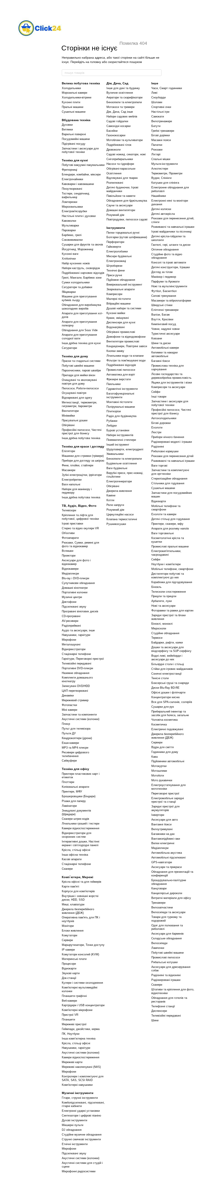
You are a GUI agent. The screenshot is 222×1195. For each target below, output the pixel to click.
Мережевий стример (75, 700)
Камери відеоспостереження (80, 828)
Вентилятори (70, 410)
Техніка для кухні (75, 160)
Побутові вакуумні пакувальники (83, 165)
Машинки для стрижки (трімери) (83, 455)
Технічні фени (115, 270)
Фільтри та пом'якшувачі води (125, 360)
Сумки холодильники (76, 282)
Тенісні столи (160, 678)
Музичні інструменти (77, 1093)
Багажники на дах (163, 834)
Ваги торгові (159, 465)
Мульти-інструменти (164, 163)
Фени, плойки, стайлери (77, 465)
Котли (110, 500)
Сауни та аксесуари (119, 205)
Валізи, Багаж (160, 314)
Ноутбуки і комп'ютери (166, 564)
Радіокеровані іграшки (165, 980)
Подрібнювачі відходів (121, 365)
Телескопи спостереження (168, 591)
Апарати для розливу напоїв (170, 528)
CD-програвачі (71, 616)
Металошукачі (71, 644)
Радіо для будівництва (121, 416)
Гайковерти (113, 246)
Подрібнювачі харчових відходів (83, 272)
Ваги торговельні (162, 533)
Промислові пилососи (120, 369)
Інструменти (115, 227)
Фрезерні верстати (118, 379)
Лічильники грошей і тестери (80, 823)
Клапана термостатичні (121, 519)
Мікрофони (69, 639)
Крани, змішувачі (117, 317)
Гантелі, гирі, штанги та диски (170, 244)
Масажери (68, 470)
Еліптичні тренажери (164, 309)
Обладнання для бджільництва (126, 200)
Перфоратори (115, 242)
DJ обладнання (72, 1129)
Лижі (154, 92)
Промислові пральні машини (170, 546)
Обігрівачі (68, 425)
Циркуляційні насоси (120, 514)
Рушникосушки (116, 524)
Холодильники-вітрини (76, 97)
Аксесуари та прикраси (166, 867)
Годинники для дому (164, 752)
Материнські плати (74, 959)
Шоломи (156, 102)
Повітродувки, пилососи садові (126, 219)
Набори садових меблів (121, 116)
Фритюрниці (69, 169)
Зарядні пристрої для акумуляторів (165, 808)
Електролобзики (117, 251)
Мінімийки (68, 415)
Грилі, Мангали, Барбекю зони (81, 277)
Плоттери (68, 782)
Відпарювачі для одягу (77, 397)
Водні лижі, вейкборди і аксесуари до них (166, 657)
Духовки (67, 124)
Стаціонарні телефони (76, 654)
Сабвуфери (69, 760)
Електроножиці (116, 261)
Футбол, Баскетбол (164, 291)
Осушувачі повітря (74, 393)
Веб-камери (69, 1000)
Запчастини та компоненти (79, 714)
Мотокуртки (158, 766)
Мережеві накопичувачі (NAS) (81, 1066)
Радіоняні (157, 446)
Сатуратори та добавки (77, 287)
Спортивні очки (161, 107)
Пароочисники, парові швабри (81, 370)
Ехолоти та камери (163, 514)
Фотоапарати (70, 537)
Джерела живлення (119, 490)
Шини (154, 1020)
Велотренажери (161, 121)
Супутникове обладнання (78, 583)
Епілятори (68, 451)
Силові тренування (163, 295)
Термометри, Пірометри (166, 173)
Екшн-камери (70, 742)
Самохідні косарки (118, 126)
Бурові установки (117, 430)
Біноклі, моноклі (162, 623)
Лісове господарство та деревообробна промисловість (171, 375)
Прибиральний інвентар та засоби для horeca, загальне (170, 713)
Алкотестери (159, 168)
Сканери (67, 868)
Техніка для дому (75, 356)
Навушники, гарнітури (76, 635)
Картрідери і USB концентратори (83, 1005)
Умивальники (115, 454)
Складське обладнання (166, 938)
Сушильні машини (73, 111)
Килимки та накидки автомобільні (164, 354)
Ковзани (156, 338)
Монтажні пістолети (119, 402)
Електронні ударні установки (81, 1110)
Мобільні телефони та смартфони (165, 507)
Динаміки (68, 695)
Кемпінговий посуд (163, 324)
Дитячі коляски (161, 209)
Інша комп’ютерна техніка (78, 1038)
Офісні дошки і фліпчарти (168, 692)
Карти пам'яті (70, 886)
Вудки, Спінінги (161, 178)
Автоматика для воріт (120, 374)
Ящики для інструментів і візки (171, 382)
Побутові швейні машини (78, 365)
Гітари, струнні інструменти (80, 1097)
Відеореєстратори (73, 649)
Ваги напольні (71, 484)
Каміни (110, 495)
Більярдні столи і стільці (167, 664)
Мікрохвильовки (72, 206)
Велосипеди (159, 943)
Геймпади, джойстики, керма (81, 1029)
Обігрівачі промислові (120, 332)
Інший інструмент (117, 444)
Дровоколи (113, 149)
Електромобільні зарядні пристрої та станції (167, 800)
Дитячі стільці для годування (170, 519)
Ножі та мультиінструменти (169, 286)
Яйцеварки (69, 292)
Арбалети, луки (161, 601)
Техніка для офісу (75, 769)
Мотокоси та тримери (120, 107)
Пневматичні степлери (121, 439)
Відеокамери (70, 568)
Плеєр (66, 723)
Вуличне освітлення (119, 92)
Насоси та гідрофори (120, 163)
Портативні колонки (74, 592)
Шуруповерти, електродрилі (124, 449)
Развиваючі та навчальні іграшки (172, 460)
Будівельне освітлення (121, 463)
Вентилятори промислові (122, 341)
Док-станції (69, 978)
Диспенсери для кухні (120, 322)
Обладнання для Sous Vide (80, 330)
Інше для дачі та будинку (123, 88)
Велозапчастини (162, 907)
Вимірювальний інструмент (124, 284)
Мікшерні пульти (72, 1125)
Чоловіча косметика (164, 719)
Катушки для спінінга (165, 182)
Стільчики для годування (167, 483)
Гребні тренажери (162, 130)
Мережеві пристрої (74, 1024)
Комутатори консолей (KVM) (80, 954)
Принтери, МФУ (72, 791)
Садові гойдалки (117, 121)
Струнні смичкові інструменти (81, 1139)
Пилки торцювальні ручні (122, 232)
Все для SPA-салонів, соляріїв (171, 702)
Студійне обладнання (165, 633)
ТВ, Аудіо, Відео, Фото (79, 505)
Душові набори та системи (123, 308)
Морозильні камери (74, 92)
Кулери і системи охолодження (82, 982)
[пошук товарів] (158, 72)
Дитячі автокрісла (163, 213)
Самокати (157, 116)
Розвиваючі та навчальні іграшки (172, 226)
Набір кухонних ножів (76, 263)
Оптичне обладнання (165, 249)
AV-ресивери (70, 620)
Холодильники (71, 88)
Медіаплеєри (70, 573)
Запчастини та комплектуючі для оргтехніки (170, 471)
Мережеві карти (72, 1062)
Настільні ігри (160, 111)
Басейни (112, 130)
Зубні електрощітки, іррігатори (82, 474)
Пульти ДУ (69, 733)
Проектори (68, 555)
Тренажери (158, 902)
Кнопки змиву (115, 351)
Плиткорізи (113, 411)
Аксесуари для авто (164, 819)
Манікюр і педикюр (163, 276)
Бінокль (156, 587)
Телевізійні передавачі (76, 663)
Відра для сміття (162, 747)
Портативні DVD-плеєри (77, 668)
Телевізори (69, 510)
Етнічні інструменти (75, 1144)
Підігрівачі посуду (73, 143)
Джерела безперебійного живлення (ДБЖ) (78, 911)
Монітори (68, 925)
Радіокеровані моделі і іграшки (171, 441)
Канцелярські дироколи (166, 893)
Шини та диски (161, 343)
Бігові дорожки (161, 423)
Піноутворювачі (72, 188)
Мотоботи (157, 775)
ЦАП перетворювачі (75, 690)
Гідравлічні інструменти (122, 388)
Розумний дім (115, 215)
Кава (154, 756)
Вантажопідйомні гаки (165, 838)
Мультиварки (70, 225)
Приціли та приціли (163, 596)
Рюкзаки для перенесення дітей (172, 456)
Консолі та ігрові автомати (168, 262)
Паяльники (113, 384)
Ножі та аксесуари (163, 605)
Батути (155, 126)
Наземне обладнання (75, 673)
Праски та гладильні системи (81, 361)
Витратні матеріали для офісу (171, 898)
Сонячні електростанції (166, 673)
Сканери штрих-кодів (75, 818)
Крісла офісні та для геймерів (81, 881)
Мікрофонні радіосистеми (78, 1171)
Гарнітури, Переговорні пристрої (83, 658)
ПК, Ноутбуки (70, 1033)
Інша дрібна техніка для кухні (81, 343)
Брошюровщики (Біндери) (78, 796)
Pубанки (111, 420)
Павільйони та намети (120, 195)
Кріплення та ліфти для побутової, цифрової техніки (80, 516)
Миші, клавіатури (73, 904)
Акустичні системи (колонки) (80, 719)
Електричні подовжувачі (167, 729)
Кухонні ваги (70, 253)
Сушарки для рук (162, 706)
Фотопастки (69, 705)
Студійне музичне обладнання (81, 1134)
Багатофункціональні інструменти (120, 395)
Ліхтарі (155, 154)
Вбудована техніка (76, 120)
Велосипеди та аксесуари (168, 912)
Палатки (156, 144)
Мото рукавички (161, 780)
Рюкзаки (156, 149)
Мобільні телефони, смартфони (172, 569)
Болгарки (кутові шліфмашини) (126, 237)
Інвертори (157, 814)
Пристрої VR (70, 1014)
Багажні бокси (160, 361)
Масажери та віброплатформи (171, 300)
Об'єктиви (68, 533)
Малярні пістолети (118, 298)
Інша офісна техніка (75, 854)
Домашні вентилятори (120, 210)
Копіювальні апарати (75, 786)
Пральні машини (72, 107)
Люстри (156, 432)
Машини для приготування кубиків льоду (79, 298)
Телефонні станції (163, 1006)
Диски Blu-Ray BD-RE (165, 687)
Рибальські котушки (164, 962)
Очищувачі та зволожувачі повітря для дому (79, 381)
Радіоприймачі (71, 625)
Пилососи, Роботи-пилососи (80, 388)
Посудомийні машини (76, 139)
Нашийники (158, 195)
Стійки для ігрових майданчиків (172, 668)
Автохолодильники (163, 418)
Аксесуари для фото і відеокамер (76, 562)
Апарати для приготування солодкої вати (79, 336)
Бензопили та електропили (124, 102)
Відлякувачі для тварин (122, 178)
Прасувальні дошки (74, 420)
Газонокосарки (115, 135)
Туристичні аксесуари (165, 333)
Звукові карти (71, 973)
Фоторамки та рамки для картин (172, 610)
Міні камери (69, 709)
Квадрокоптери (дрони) (77, 738)
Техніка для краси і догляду (83, 446)
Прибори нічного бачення (167, 437)
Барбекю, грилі (72, 235)
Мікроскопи (158, 628)
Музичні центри (72, 597)
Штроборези (114, 265)
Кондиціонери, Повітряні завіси (126, 346)
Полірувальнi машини (120, 406)
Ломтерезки (69, 202)
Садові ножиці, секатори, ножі (126, 154)
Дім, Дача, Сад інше (119, 111)
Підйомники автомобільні (167, 761)
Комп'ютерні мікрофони (77, 1010)
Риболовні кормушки (164, 451)
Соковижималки (72, 239)
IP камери (68, 949)
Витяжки (67, 129)
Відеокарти (69, 968)
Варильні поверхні (74, 134)
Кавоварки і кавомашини (78, 184)
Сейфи (155, 391)
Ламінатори (69, 805)
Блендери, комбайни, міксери (81, 174)
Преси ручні (114, 275)
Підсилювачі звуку (74, 606)
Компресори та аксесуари (168, 387)
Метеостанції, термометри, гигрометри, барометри (79, 404)
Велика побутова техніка (81, 83)
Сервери (67, 940)
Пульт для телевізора (76, 728)
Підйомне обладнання (120, 279)
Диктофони (69, 601)
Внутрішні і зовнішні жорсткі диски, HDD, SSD (80, 897)
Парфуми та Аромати (165, 281)
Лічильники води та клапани (125, 355)
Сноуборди (158, 97)
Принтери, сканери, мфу (167, 523)
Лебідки (111, 425)
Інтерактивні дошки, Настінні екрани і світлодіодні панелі (80, 843)
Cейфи (155, 559)
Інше (154, 83)
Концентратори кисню (165, 697)
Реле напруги (115, 505)
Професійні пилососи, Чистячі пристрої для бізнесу (81, 431)
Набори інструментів (119, 435)
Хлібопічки (69, 258)
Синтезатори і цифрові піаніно (81, 1115)
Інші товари (158, 396)
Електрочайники (72, 179)
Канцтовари (158, 888)
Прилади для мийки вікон (78, 375)
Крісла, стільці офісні (76, 850)
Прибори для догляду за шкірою (83, 460)
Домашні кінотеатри (75, 587)
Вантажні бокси (161, 824)
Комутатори (69, 935)
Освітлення (113, 173)
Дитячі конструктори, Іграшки (170, 267)
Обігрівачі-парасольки (120, 168)
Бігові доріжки (160, 135)
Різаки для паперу (74, 801)
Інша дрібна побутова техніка (81, 438)
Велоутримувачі (162, 829)
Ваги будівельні (116, 468)
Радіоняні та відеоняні (166, 975)
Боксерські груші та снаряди (170, 683)
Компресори (114, 294)
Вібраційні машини (118, 303)
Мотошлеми (159, 770)
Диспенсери (159, 1010)
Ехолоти (156, 427)
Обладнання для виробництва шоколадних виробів (81, 306)
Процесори (69, 963)
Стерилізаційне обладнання (169, 478)
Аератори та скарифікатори (124, 97)
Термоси (156, 637)
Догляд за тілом (162, 272)
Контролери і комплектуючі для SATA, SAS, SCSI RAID (82, 1078)
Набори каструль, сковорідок (81, 268)
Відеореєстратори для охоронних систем (76, 834)
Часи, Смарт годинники (166, 88)
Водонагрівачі (115, 327)
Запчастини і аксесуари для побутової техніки (80, 150)
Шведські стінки (161, 305)
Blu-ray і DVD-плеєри (75, 578)
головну (95, 62)
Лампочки (157, 948)
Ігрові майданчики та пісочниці (171, 231)
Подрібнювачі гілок (118, 144)
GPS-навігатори (161, 862)
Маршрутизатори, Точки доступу (83, 944)
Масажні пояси (161, 140)
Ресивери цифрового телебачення (75, 754)
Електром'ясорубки (74, 211)
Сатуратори (69, 348)
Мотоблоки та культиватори (124, 140)
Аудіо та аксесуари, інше (78, 630)
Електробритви (72, 479)
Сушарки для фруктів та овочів (82, 244)
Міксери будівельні (119, 256)
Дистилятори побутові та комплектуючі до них (167, 575)
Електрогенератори (119, 481)
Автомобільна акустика (166, 852)
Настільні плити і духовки (79, 216)
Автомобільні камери (165, 347)
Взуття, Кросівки (162, 319)
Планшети (68, 1019)
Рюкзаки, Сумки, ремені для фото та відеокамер (80, 544)
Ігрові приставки (72, 523)
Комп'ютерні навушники (77, 1084)
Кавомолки (69, 220)
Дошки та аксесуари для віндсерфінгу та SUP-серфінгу (171, 649)
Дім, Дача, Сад (117, 83)
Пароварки (69, 230)
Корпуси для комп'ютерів (78, 891)
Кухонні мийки (115, 313)
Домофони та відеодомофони (125, 336)
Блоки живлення (72, 930)
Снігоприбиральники (119, 159)
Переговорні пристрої (165, 793)
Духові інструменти (74, 1120)
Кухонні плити (71, 102)
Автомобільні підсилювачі (168, 857)
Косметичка (159, 724)
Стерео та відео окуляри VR (80, 528)
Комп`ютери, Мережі (77, 877)
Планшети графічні (74, 996)
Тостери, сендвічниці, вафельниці (76, 195)
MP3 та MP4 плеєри (75, 747)
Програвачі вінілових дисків (80, 611)
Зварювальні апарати (120, 289)
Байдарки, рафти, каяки (167, 642)
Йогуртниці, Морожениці (77, 249)
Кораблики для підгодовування (171, 582)
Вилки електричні (162, 843)
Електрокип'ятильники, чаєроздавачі (166, 552)
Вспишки (67, 550)
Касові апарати (72, 859)
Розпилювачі (114, 182)
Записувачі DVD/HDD (76, 686)
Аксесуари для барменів (167, 933)
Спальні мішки (160, 159)
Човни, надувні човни (165, 328)
